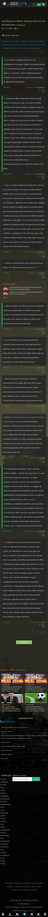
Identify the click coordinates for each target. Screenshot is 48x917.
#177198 (42, 331)
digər (43, 3)
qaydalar (10, 887)
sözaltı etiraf (24, 41)
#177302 (42, 625)
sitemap (26, 887)
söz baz (34, 890)
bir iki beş (41, 406)
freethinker (41, 174)
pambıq (42, 273)
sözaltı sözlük (15, 41)
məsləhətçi (41, 87)
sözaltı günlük (6, 41)
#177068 (42, 176)
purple (42, 458)
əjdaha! (6, 87)
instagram (17, 883)
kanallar (6, 775)
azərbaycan (6, 48)
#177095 (42, 254)
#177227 (42, 460)
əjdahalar (8, 35)
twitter (33, 883)
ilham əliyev (14, 48)
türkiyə (21, 48)
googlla (16, 35)
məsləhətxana (25, 718)
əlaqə (40, 883)
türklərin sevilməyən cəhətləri (36, 45)
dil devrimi (40, 564)
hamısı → (6, 297)
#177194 (42, 275)
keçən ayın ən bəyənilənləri (32, 48)
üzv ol (24, 642)
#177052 (42, 90)
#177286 (42, 533)
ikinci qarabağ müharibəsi (36, 41)
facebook (26, 883)
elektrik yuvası (28, 500)
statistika (18, 887)
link (35, 267)
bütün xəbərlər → (21, 670)
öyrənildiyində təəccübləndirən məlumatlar (14, 45)
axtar (36, 779)
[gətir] (39, 4)
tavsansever (40, 329)
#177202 (42, 408)
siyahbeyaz (40, 368)
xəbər (33, 887)
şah (43, 622)
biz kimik (9, 883)
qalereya (26, 890)
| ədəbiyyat (20, 25)
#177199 (42, 370)
